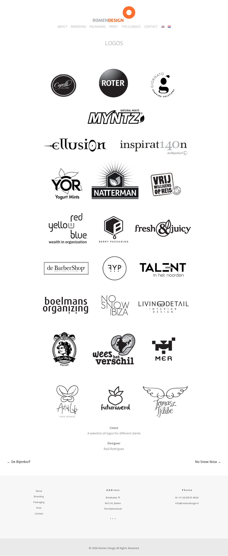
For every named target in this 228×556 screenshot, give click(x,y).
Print (38, 507)
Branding (39, 496)
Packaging (38, 502)
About (39, 490)
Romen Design (107, 548)
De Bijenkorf (18, 461)
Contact (39, 513)
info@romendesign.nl (187, 503)
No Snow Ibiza (208, 461)
